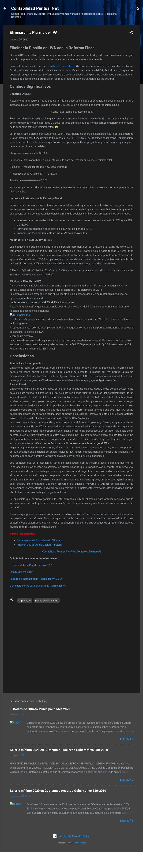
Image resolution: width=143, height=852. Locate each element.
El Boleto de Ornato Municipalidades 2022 (40, 709)
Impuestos (24, 600)
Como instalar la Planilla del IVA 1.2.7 (31, 565)
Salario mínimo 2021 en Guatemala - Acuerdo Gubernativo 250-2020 (59, 750)
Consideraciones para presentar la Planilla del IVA (38, 585)
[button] (131, 33)
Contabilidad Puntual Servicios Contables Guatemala (71, 551)
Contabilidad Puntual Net (35, 8)
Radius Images (80, 843)
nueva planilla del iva (46, 600)
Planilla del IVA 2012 (21, 572)
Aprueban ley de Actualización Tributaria (40, 540)
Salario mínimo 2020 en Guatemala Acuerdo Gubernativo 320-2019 (58, 790)
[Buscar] (138, 9)
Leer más (126, 739)
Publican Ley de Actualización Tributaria (39, 544)
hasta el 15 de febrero (62, 66)
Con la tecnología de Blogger (74, 836)
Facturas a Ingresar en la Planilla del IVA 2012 (36, 578)
